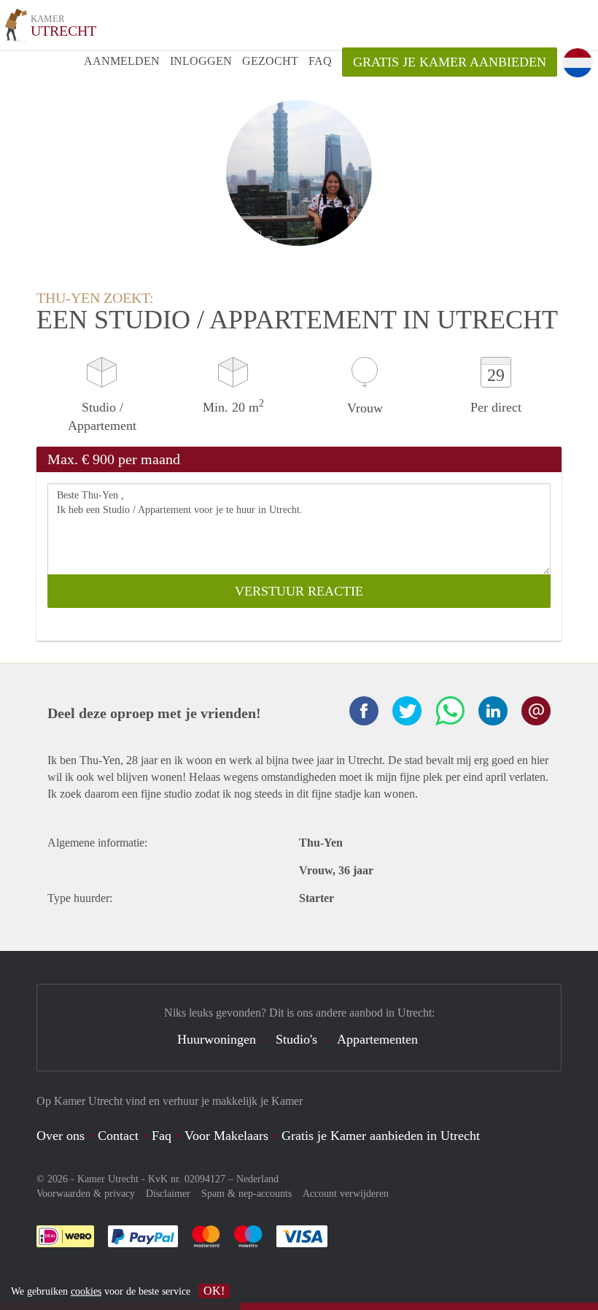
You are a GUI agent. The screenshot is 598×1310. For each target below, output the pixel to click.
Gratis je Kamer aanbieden (449, 62)
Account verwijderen (346, 1193)
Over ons (60, 1135)
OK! (214, 1290)
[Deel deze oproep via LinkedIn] (493, 710)
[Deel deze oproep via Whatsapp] (450, 710)
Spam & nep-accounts (246, 1193)
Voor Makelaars (226, 1135)
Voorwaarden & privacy (85, 1193)
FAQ (320, 61)
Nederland (257, 1179)
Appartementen (377, 1039)
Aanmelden (122, 61)
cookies (86, 1291)
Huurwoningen (216, 1039)
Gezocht (270, 61)
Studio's (296, 1039)
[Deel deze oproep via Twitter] (407, 710)
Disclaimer (168, 1193)
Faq (161, 1135)
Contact (118, 1135)
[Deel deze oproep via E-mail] (536, 710)
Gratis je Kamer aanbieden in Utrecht (380, 1135)
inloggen (201, 61)
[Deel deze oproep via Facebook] (363, 710)
